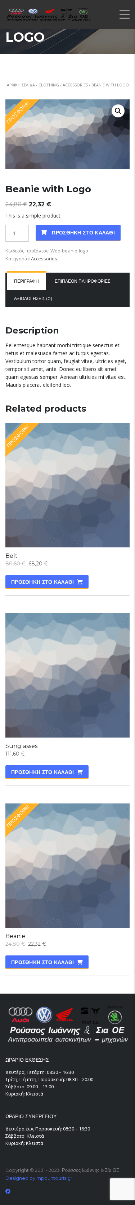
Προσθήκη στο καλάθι (83, 232)
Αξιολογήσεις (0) (33, 298)
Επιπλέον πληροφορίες (82, 281)
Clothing (49, 85)
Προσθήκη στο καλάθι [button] (42, 582)
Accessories (75, 85)
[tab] (26, 281)
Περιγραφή (26, 281)
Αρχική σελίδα (21, 85)
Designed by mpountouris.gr (38, 1178)
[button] (118, 110)
